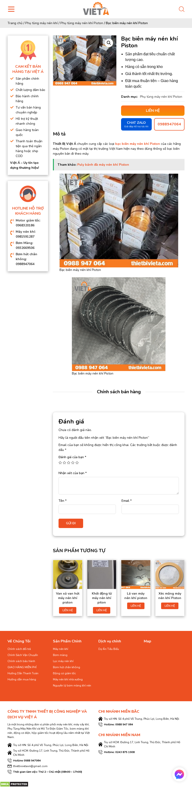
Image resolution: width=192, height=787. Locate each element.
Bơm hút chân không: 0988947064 (26, 259)
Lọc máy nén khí (63, 661)
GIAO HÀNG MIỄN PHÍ (22, 667)
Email (127, 500)
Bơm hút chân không (66, 667)
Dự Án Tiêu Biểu (108, 649)
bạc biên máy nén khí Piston (137, 144)
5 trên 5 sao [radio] (77, 462)
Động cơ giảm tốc (64, 673)
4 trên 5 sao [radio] (72, 462)
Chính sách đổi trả (19, 649)
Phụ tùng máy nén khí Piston (81, 23)
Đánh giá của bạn (72, 457)
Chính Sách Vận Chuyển (22, 655)
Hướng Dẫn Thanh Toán (22, 673)
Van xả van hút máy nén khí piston (67, 598)
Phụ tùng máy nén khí (41, 23)
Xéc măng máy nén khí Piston (169, 595)
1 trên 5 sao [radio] (60, 462)
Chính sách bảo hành (21, 661)
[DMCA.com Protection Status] (14, 784)
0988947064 (169, 124)
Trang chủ (14, 23)
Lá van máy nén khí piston (135, 595)
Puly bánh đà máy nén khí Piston (103, 164)
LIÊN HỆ (68, 610)
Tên (62, 500)
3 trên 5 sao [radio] (68, 462)
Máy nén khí (60, 649)
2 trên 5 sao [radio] (64, 462)
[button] (109, 43)
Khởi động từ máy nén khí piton (102, 598)
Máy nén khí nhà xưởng (68, 679)
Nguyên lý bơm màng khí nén (72, 685)
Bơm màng (60, 655)
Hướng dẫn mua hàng (21, 679)
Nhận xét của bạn (73, 473)
